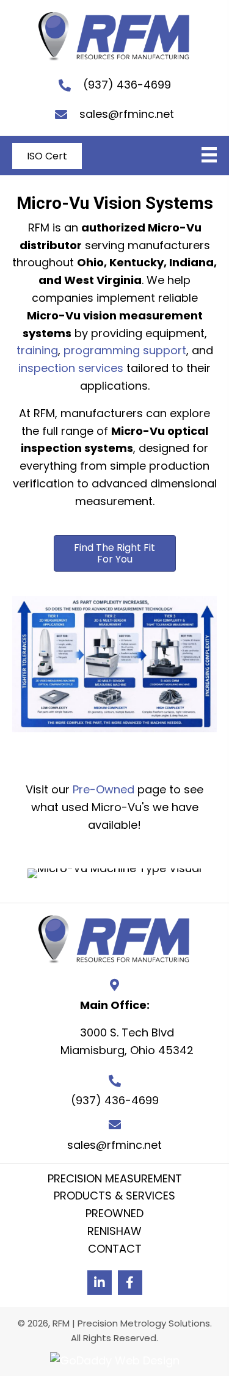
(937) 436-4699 (127, 84)
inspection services (70, 368)
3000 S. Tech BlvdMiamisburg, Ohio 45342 (127, 1041)
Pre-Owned (103, 789)
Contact (115, 1248)
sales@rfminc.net (126, 114)
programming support (125, 350)
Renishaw (114, 1231)
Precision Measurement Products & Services (115, 1187)
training (37, 350)
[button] (115, 553)
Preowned (114, 1213)
